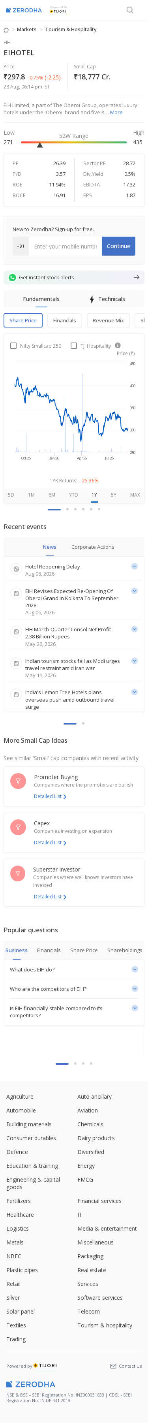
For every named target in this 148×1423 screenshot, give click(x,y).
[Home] (7, 29)
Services (87, 1283)
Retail (13, 1283)
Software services (100, 1297)
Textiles (16, 1325)
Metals (15, 1242)
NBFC (13, 1256)
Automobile (21, 1110)
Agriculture (20, 1096)
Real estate (91, 1270)
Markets (27, 29)
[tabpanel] (74, 403)
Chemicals (90, 1124)
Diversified (90, 1152)
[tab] (70, 724)
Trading (16, 1339)
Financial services (99, 1201)
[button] (74, 969)
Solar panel (20, 1311)
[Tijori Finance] (58, 11)
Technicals (111, 299)
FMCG (85, 1179)
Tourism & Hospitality (71, 29)
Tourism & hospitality (104, 1325)
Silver (13, 1297)
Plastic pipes (22, 1270)
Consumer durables (31, 1138)
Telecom (88, 1311)
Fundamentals (41, 299)
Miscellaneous (95, 1242)
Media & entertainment (107, 1228)
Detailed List (48, 796)
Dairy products (96, 1138)
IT (79, 1214)
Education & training (32, 1165)
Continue (118, 246)
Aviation (87, 1110)
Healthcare (20, 1214)
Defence (17, 1152)
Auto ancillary (94, 1096)
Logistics (17, 1228)
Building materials (29, 1124)
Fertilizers (18, 1201)
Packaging (90, 1256)
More (116, 112)
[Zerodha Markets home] (24, 9)
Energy (86, 1165)
